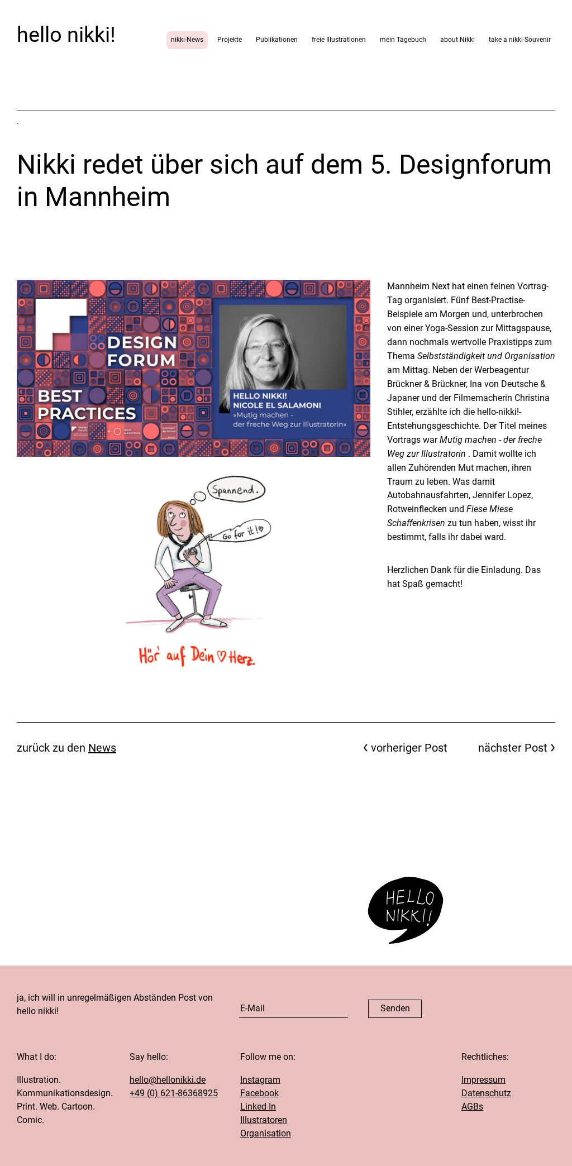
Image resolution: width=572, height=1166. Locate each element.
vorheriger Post (409, 747)
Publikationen (277, 40)
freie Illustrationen (339, 40)
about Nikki (457, 40)
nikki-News (187, 40)
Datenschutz (486, 1093)
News (102, 747)
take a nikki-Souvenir (520, 40)
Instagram (260, 1079)
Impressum (483, 1079)
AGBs (472, 1106)
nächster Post (512, 747)
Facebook (259, 1093)
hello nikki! (66, 34)
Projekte (229, 40)
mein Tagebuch (403, 40)
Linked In (258, 1106)
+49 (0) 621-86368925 (174, 1093)
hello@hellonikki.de (168, 1079)
